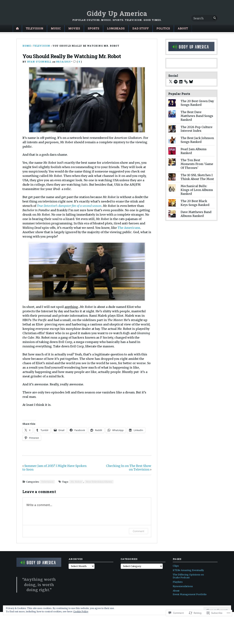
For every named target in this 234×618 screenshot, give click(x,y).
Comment (138, 531)
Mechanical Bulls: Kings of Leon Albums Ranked (197, 190)
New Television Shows (99, 481)
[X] (170, 81)
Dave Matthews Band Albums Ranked (196, 214)
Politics (163, 28)
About (183, 28)
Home (26, 45)
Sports (93, 28)
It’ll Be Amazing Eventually (188, 570)
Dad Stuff (140, 28)
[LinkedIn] (181, 81)
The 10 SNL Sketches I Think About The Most (197, 177)
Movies (74, 28)
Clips (176, 565)
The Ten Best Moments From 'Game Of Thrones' (197, 164)
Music (56, 28)
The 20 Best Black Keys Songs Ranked (195, 203)
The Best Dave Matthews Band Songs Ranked (197, 116)
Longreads (116, 28)
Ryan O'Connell (39, 61)
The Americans (129, 228)
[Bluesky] (191, 81)
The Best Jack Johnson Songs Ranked (197, 140)
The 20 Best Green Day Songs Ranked (197, 103)
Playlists (178, 581)
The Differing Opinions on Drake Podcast (188, 576)
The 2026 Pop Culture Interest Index (196, 129)
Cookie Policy (80, 611)
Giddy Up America (117, 13)
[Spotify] (175, 81)
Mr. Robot (76, 481)
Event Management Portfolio (190, 594)
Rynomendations (183, 586)
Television (34, 28)
